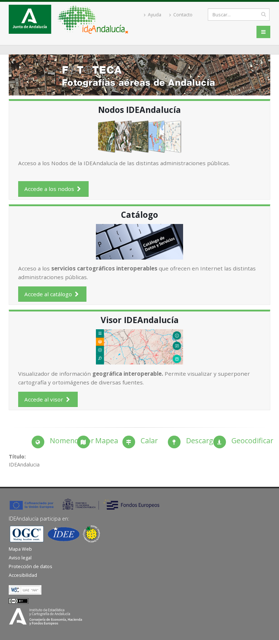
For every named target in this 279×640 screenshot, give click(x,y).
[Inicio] (71, 21)
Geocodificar (252, 440)
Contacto (182, 15)
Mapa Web (20, 549)
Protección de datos (30, 566)
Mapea (106, 440)
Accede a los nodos (50, 188)
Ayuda (154, 15)
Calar (149, 440)
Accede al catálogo (49, 294)
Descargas (203, 440)
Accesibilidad (23, 575)
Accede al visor (45, 399)
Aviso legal (20, 558)
